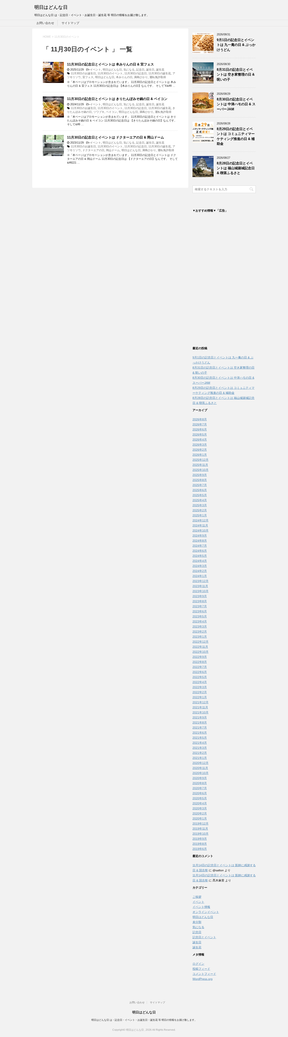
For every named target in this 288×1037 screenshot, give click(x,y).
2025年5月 (199, 495)
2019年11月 (200, 828)
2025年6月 (199, 490)
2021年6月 (199, 732)
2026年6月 (199, 429)
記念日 (140, 69)
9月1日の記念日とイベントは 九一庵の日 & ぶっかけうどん (236, 45)
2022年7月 (199, 667)
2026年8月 (199, 419)
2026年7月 (199, 424)
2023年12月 (200, 581)
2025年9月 (199, 475)
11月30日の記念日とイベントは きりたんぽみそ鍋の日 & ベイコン (117, 99)
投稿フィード (201, 968)
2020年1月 (199, 818)
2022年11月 (200, 646)
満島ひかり (141, 77)
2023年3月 (199, 626)
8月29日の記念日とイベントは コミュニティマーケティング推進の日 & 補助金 (236, 136)
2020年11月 (200, 768)
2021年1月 (199, 758)
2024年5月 (199, 555)
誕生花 (160, 69)
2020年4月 (199, 803)
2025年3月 (199, 505)
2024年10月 (200, 530)
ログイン (198, 963)
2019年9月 (199, 838)
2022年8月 (199, 662)
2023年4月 (199, 621)
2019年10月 (200, 833)
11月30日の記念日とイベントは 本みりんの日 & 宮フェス (110, 64)
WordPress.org (202, 979)
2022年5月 (199, 677)
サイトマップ (70, 23)
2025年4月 (199, 500)
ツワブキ (98, 111)
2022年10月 (200, 651)
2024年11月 (200, 525)
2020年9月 (199, 778)
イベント (95, 69)
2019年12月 (200, 823)
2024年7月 (199, 545)
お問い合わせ (45, 23)
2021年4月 (199, 742)
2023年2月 (199, 631)
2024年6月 (199, 550)
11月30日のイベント (110, 73)
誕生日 (150, 69)
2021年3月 (199, 747)
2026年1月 (199, 454)
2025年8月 (199, 480)
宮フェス (87, 77)
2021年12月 (200, 702)
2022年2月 (199, 692)
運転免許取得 (157, 77)
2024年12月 (200, 520)
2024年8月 (199, 540)
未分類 (196, 922)
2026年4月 (199, 439)
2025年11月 (200, 465)
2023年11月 (200, 586)
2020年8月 (199, 783)
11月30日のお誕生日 (83, 73)
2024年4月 (199, 560)
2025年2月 (199, 510)
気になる (129, 69)
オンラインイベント (205, 912)
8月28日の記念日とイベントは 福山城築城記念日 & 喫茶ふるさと (236, 168)
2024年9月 (199, 535)
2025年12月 (200, 459)
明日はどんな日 (51, 7)
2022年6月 (199, 672)
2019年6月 (199, 848)
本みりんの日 (124, 77)
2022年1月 (199, 697)
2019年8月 (199, 843)
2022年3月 (199, 687)
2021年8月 (199, 722)
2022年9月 (199, 656)
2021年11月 (200, 707)
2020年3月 (199, 808)
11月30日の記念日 (135, 73)
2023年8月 (199, 601)
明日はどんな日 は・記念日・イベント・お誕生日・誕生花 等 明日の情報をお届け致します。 (144, 1019)
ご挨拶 (196, 896)
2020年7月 (199, 788)
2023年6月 (199, 611)
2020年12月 (200, 763)
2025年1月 (199, 515)
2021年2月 (199, 752)
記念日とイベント (204, 937)
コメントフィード (204, 974)
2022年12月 (200, 641)
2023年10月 (200, 591)
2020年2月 (199, 813)
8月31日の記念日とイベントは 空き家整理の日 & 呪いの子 (236, 74)
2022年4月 (199, 682)
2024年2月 (199, 571)
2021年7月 (199, 727)
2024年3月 (199, 566)
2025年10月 (200, 470)
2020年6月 (199, 793)
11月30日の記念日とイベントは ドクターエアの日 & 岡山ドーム (115, 137)
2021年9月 (199, 717)
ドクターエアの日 (93, 150)
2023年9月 (199, 596)
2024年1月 (199, 576)
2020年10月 (200, 773)
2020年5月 (199, 798)
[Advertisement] (224, 280)
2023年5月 (199, 616)
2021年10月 (200, 712)
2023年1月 (199, 636)
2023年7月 (199, 606)
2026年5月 (199, 434)
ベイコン (111, 111)
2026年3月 (199, 444)
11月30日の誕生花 (159, 73)
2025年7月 (199, 485)
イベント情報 (201, 907)
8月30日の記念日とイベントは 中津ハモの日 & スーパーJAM (236, 104)
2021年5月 (199, 737)
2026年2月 (199, 449)
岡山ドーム (113, 150)
